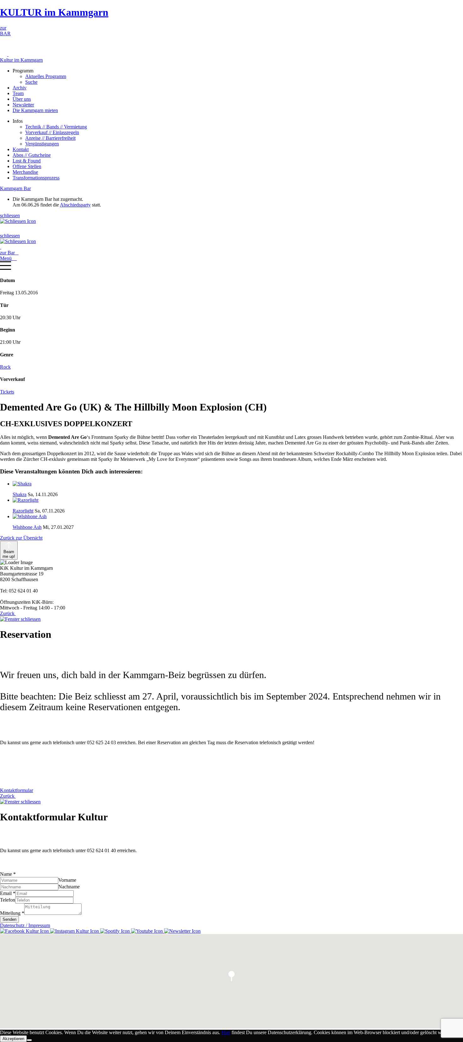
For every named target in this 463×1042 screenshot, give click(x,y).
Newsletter (23, 104)
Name (8, 874)
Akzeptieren (13, 1038)
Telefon (7, 900)
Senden (9, 919)
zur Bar (9, 252)
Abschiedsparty (75, 204)
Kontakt (21, 149)
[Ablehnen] (29, 1040)
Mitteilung (12, 913)
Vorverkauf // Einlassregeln (52, 132)
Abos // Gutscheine (32, 155)
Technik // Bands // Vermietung (56, 126)
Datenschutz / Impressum (25, 925)
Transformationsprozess (36, 177)
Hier (225, 1032)
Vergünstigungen (42, 143)
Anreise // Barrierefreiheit (50, 138)
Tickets (7, 391)
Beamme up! (9, 554)
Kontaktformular (16, 790)
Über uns (22, 99)
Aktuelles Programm (45, 76)
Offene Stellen (27, 166)
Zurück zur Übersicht (21, 538)
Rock (5, 367)
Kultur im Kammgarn (21, 60)
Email (7, 893)
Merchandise (25, 172)
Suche (31, 82)
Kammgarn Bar (15, 188)
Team (18, 93)
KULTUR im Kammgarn (54, 12)
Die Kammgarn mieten (35, 110)
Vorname (67, 880)
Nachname (69, 886)
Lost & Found (27, 160)
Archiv (19, 87)
